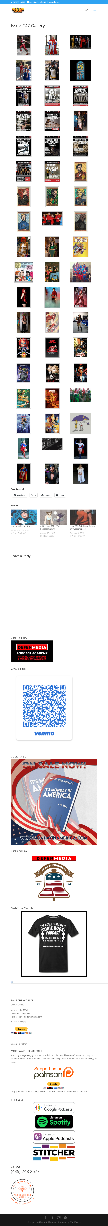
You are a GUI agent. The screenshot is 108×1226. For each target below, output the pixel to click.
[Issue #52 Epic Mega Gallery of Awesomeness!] (83, 517)
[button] (25, 45)
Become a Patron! (19, 1044)
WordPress (75, 1222)
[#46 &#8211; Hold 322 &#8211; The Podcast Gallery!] (53, 517)
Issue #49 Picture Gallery (22, 526)
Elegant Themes (47, 1222)
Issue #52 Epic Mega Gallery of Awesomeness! (82, 527)
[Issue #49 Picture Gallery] (24, 517)
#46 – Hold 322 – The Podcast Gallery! (50, 527)
